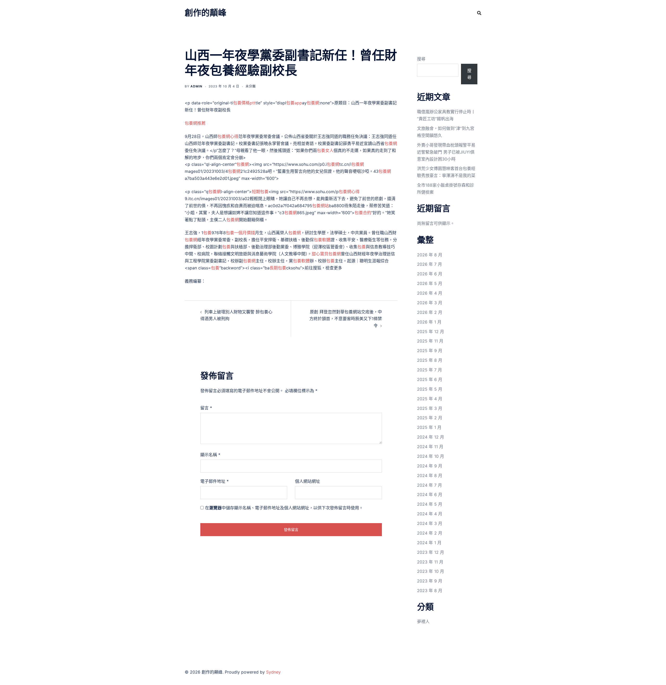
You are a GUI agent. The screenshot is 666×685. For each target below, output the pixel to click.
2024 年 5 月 (429, 504)
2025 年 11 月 (430, 341)
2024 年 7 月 (429, 485)
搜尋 (421, 58)
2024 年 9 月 (429, 465)
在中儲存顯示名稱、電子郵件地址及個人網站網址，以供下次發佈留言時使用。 (284, 507)
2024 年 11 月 (430, 446)
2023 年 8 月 (429, 590)
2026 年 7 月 (429, 264)
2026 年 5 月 (429, 283)
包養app (294, 102)
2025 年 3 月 (429, 408)
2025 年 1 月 (429, 427)
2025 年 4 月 (429, 398)
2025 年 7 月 (429, 369)
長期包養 (278, 267)
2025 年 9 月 (429, 350)
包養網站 (320, 205)
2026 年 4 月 (429, 293)
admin (196, 86)
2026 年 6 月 (429, 273)
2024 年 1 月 (429, 542)
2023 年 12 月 (430, 552)
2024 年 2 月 (429, 533)
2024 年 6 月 (429, 494)
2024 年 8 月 (429, 475)
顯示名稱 (210, 454)
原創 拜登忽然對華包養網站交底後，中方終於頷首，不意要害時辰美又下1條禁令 (345, 318)
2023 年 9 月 (429, 580)
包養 (207, 232)
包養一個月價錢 (240, 232)
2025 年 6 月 (429, 379)
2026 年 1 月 (429, 322)
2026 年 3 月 (429, 302)
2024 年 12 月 (430, 437)
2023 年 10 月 (430, 571)
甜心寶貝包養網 (326, 253)
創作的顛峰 (205, 13)
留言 (206, 407)
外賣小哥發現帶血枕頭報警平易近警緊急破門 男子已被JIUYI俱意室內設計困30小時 (446, 152)
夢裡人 (423, 621)
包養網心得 (227, 136)
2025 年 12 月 (430, 331)
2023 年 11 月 (430, 562)
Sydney (273, 672)
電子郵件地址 (214, 481)
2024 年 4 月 (429, 513)
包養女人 (325, 150)
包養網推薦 (195, 123)
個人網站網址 (307, 481)
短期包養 (260, 191)
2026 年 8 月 (429, 254)
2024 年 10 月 (430, 456)
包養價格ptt (244, 102)
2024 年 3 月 (429, 523)
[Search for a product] (479, 13)
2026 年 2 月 (429, 312)
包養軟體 (322, 239)
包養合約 (363, 212)
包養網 (313, 102)
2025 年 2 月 (429, 417)
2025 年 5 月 (429, 389)
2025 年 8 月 (429, 360)
